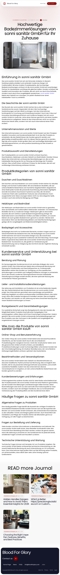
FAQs (20, 564)
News (15, 564)
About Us (40, 570)
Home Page (7, 564)
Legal (55, 570)
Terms (51, 570)
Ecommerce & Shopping (20, 20)
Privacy (46, 570)
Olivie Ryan (44, 20)
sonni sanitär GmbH (47, 93)
